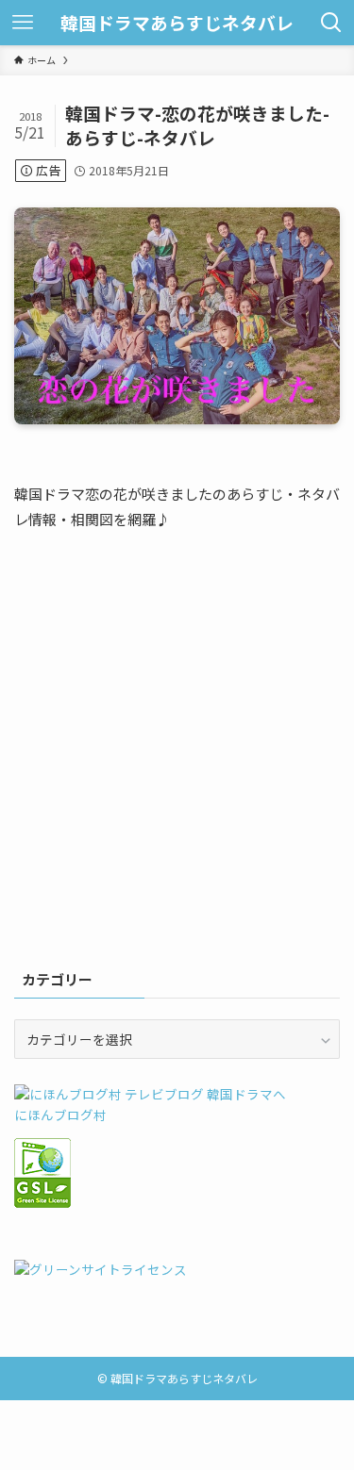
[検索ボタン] (331, 22)
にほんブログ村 (60, 1114)
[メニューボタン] (22, 22)
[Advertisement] (177, 759)
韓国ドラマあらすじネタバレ (177, 23)
